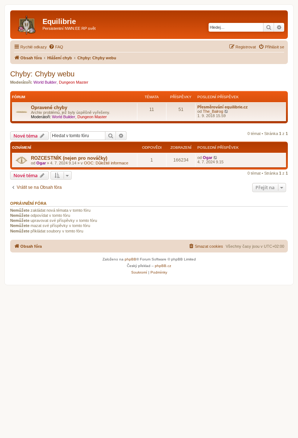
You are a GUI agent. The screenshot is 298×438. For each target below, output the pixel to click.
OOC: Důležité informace (106, 163)
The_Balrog (213, 111)
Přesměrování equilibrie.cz (222, 107)
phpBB (130, 259)
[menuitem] (56, 47)
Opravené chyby (49, 107)
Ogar (41, 163)
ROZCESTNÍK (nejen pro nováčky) (69, 158)
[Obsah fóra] (27, 23)
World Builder (45, 82)
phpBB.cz (163, 266)
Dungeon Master (73, 82)
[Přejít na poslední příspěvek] (215, 157)
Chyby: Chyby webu (42, 74)
